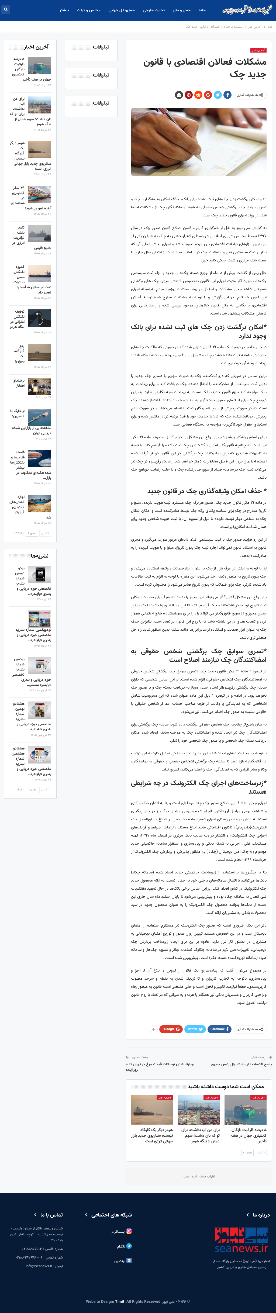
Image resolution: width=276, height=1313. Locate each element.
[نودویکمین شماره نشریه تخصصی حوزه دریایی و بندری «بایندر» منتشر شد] (39, 619)
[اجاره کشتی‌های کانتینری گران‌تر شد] (39, 503)
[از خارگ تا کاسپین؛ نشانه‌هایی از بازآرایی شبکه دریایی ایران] (39, 417)
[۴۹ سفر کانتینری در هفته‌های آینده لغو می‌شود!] (39, 194)
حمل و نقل (182, 10)
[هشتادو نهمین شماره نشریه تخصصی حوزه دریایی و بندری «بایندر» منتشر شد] (39, 710)
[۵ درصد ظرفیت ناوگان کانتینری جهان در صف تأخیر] (246, 1110)
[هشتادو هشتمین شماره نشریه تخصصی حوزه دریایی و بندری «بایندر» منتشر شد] (39, 754)
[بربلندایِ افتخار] (39, 387)
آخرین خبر (258, 50)
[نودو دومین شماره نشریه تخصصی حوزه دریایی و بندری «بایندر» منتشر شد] (39, 574)
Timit (119, 1302)
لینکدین (120, 1261)
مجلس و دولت (89, 10)
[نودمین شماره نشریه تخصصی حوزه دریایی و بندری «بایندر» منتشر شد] (39, 665)
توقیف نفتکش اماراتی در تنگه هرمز (17, 319)
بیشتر (64, 10)
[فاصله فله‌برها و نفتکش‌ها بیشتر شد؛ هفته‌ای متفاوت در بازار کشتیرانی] (39, 458)
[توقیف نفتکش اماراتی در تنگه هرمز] (39, 318)
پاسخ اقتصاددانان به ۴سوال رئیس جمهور (241, 1064)
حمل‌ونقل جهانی (122, 10)
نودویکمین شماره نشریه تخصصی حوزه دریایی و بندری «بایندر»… (33, 635)
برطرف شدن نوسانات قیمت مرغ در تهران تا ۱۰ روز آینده (160, 1067)
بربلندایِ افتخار (19, 383)
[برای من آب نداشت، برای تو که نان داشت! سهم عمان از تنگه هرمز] (199, 1110)
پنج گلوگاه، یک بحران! (19, 354)
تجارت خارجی (154, 10)
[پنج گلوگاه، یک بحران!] (39, 352)
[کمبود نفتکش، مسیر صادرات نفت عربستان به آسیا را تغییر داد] (39, 273)
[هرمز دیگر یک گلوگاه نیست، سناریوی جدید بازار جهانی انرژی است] (152, 1110)
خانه (202, 10)
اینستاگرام (119, 1232)
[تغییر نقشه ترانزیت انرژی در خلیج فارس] (39, 234)
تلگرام (121, 1246)
